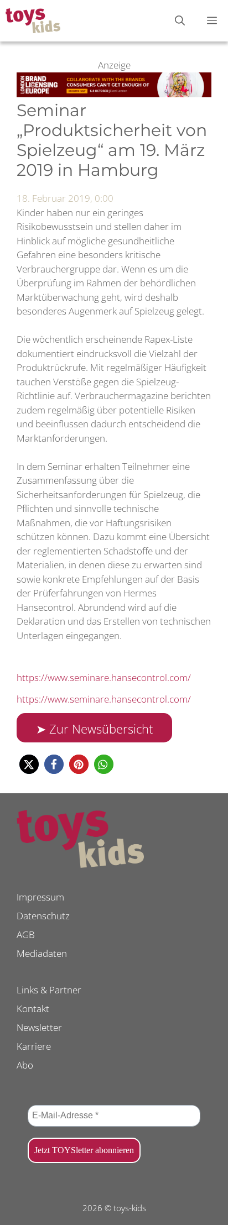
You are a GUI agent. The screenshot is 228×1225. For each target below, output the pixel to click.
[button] (29, 764)
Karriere (34, 1046)
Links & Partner (49, 989)
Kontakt (33, 1008)
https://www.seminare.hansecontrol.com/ (104, 677)
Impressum (40, 897)
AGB (26, 934)
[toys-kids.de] (33, 21)
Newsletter (39, 1027)
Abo (25, 1065)
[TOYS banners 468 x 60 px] (114, 93)
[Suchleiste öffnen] (180, 20)
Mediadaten (42, 953)
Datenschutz (43, 915)
